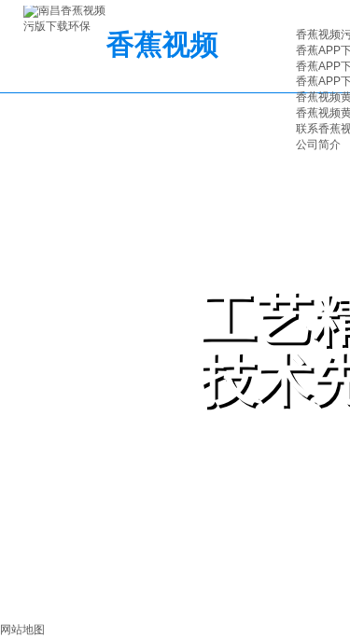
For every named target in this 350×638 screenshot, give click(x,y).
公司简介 (318, 144)
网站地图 (22, 629)
